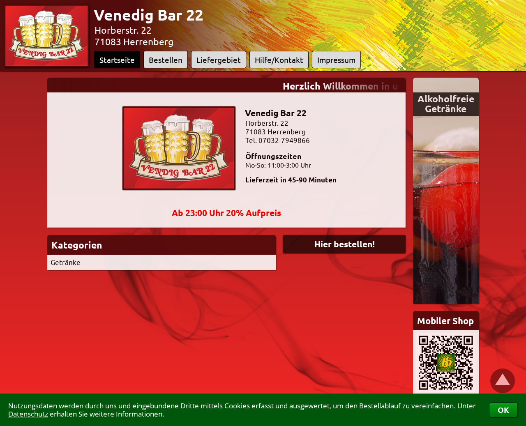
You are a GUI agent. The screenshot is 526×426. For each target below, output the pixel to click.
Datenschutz (28, 414)
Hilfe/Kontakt (279, 59)
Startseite (117, 59)
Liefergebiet (218, 59)
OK (503, 410)
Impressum (336, 59)
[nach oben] (502, 380)
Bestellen (165, 59)
